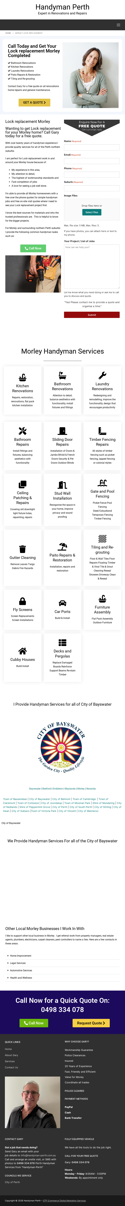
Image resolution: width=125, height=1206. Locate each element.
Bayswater (35, 788)
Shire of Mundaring (103, 803)
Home (8, 33)
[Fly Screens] (22, 601)
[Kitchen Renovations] (22, 377)
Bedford (46, 788)
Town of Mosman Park (77, 803)
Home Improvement (20, 955)
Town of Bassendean (15, 799)
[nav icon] (118, 25)
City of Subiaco (21, 810)
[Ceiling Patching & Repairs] (22, 484)
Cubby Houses (22, 659)
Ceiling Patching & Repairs (22, 498)
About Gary (11, 1055)
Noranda (91, 788)
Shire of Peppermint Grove (34, 806)
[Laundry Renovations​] (102, 375)
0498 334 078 (26, 1163)
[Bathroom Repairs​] (22, 431)
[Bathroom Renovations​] (62, 375)
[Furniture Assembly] (102, 599)
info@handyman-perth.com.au (38, 1155)
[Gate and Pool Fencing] (102, 483)
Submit (92, 314)
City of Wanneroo (88, 810)
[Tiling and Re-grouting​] (102, 539)
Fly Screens (22, 609)
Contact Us (11, 1067)
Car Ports (62, 611)
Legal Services (18, 963)
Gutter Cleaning (23, 557)
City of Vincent (67, 810)
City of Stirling (102, 806)
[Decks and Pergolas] (62, 642)
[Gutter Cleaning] (22, 549)
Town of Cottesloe (28, 803)
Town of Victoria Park (43, 810)
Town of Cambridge (84, 799)
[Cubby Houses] (22, 651)
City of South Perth (81, 806)
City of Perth (59, 806)
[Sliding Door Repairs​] (62, 431)
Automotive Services (21, 970)
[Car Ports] (62, 603)
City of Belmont (61, 799)
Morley (81, 788)
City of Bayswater (39, 799)
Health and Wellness (21, 977)
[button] (62, 956)
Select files (92, 212)
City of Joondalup (51, 803)
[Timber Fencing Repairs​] (102, 431)
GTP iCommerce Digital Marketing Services (64, 1200)
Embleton (58, 788)
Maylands (70, 788)
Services (10, 1061)
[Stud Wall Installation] (62, 485)
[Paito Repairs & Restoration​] (62, 547)
